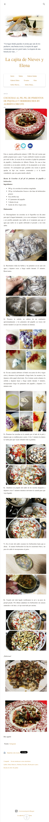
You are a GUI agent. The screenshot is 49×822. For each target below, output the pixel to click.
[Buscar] (44, 3)
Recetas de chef (8, 768)
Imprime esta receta (13, 753)
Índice (21, 76)
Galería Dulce (14, 80)
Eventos (26, 80)
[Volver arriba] (27, 817)
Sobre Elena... (29, 85)
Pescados (24, 764)
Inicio (12, 76)
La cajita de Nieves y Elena (24, 62)
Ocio (35, 80)
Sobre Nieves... (15, 85)
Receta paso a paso (33, 764)
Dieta (9, 764)
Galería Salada (32, 76)
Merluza (19, 764)
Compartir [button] (6, 761)
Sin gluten (15, 768)
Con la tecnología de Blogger (26, 811)
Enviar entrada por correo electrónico (21, 761)
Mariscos (13, 764)
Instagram (12, 744)
